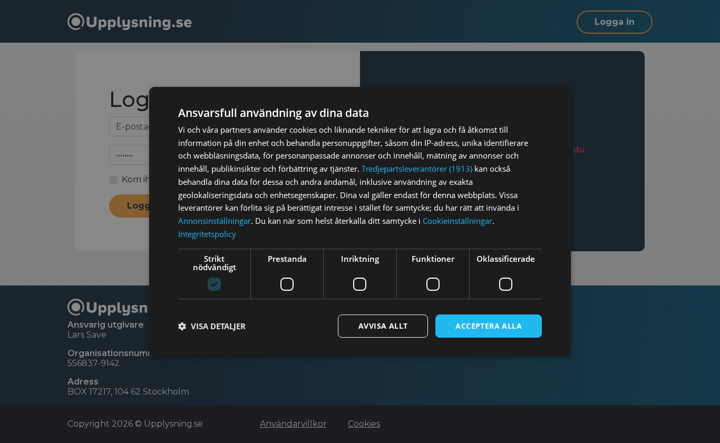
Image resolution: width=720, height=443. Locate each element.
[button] (212, 326)
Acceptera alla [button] (488, 326)
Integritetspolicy (207, 234)
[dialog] (360, 222)
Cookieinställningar (457, 220)
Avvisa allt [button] (382, 326)
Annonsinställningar (214, 220)
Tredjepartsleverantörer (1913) (417, 168)
